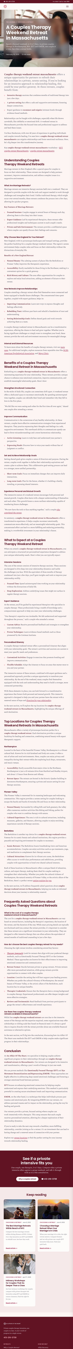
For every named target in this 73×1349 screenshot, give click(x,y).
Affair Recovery (43, 1347)
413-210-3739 (9, 1)
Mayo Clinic (43, 353)
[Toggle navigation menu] (67, 6)
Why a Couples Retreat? (11, 1347)
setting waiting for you (42, 880)
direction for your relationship (38, 700)
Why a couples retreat (27, 1179)
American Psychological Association (19, 353)
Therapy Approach (15, 953)
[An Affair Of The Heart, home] (5, 6)
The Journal (11, 22)
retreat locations (20, 1137)
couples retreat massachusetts (42, 150)
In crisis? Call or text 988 (61, 1)
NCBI (65, 350)
